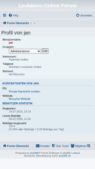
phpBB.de (65, 155)
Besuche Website (19, 98)
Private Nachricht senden (24, 91)
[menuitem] (13, 15)
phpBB (34, 153)
